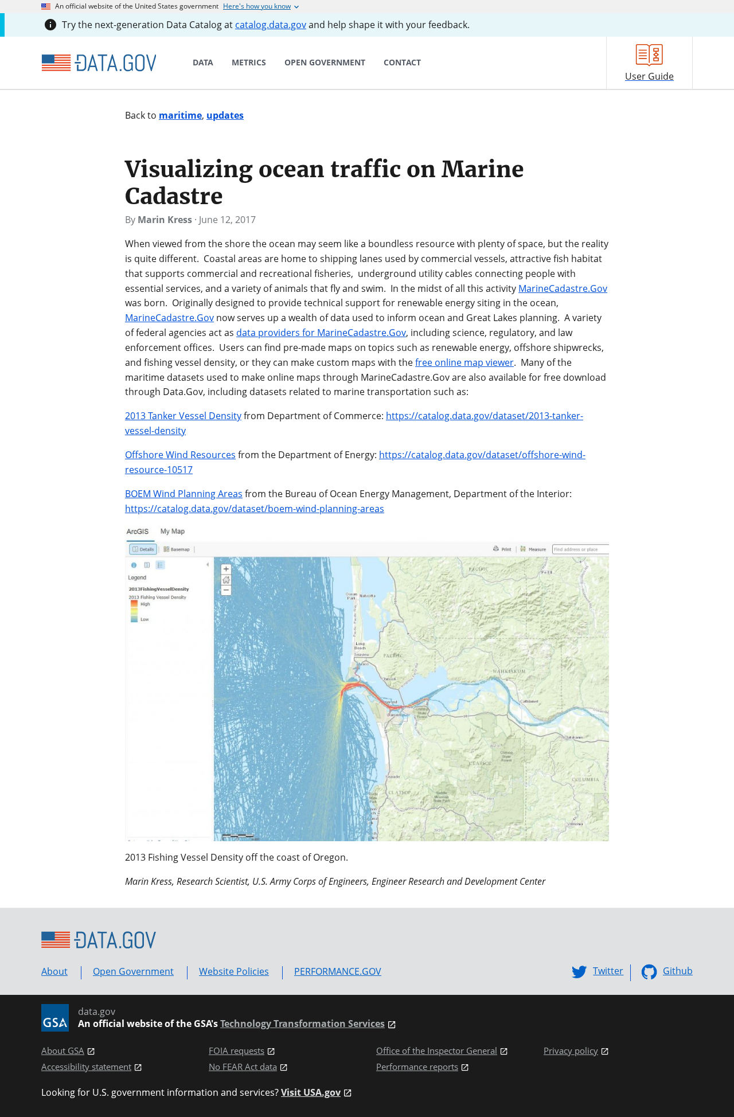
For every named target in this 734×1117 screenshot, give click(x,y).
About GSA (62, 1050)
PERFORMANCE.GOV (337, 971)
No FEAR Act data (243, 1066)
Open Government (133, 971)
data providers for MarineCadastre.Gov (321, 332)
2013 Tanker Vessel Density (183, 415)
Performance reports (417, 1066)
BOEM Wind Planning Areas (184, 493)
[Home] (98, 63)
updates (225, 115)
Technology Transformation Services (302, 1024)
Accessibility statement (86, 1066)
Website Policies (234, 971)
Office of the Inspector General (436, 1050)
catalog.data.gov (270, 24)
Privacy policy (571, 1050)
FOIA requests (236, 1050)
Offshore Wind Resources (180, 454)
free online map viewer (464, 362)
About (54, 971)
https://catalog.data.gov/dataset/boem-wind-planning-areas (254, 508)
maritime (180, 115)
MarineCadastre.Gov (562, 288)
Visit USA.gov (311, 1093)
